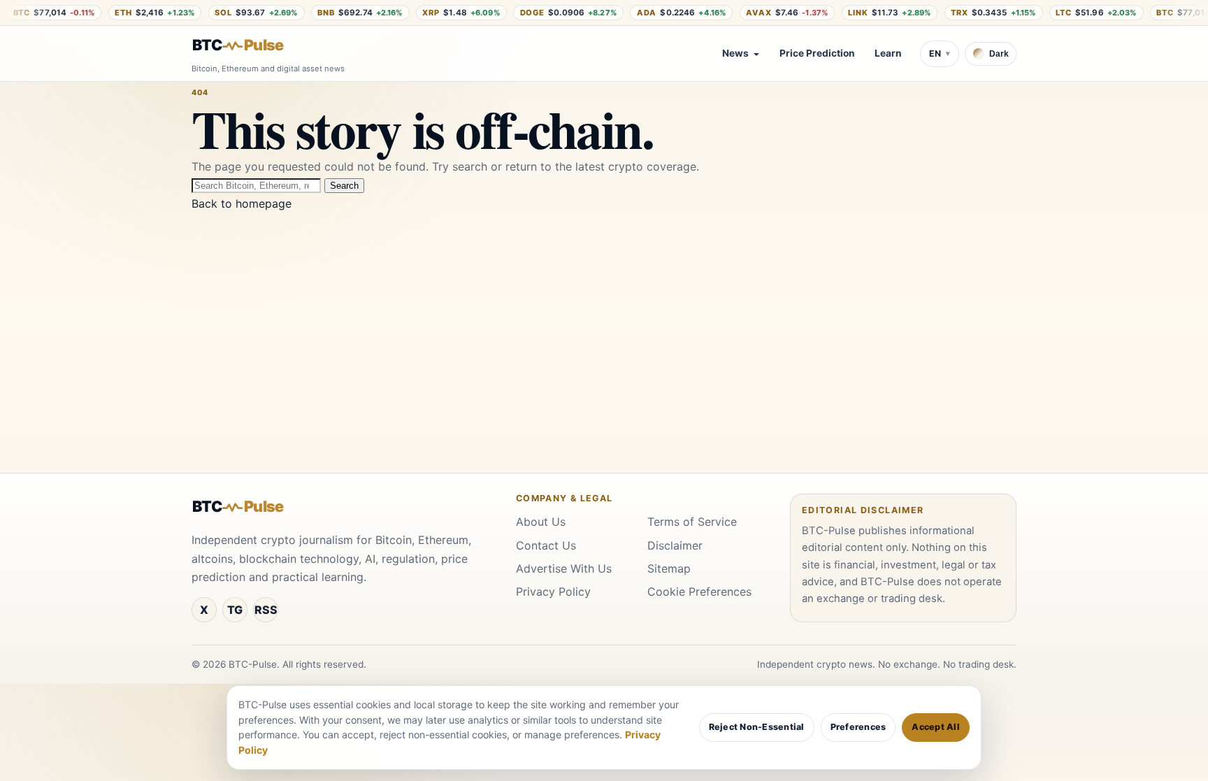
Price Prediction (817, 53)
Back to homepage (242, 203)
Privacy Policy (553, 592)
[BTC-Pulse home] (250, 45)
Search (344, 185)
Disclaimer (675, 545)
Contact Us (546, 545)
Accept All (936, 727)
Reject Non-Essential (757, 727)
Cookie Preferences (699, 592)
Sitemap (669, 568)
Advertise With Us (564, 568)
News (735, 53)
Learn (888, 53)
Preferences (858, 727)
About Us (541, 522)
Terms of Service (692, 522)
